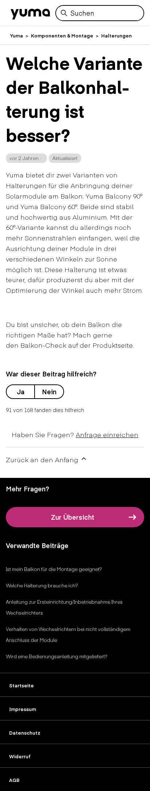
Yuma (16, 35)
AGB (14, 780)
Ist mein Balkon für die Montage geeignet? (54, 569)
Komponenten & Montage (62, 35)
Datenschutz (24, 733)
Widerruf (20, 756)
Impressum (22, 709)
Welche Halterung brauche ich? (42, 585)
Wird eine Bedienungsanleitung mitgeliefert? (56, 656)
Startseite (21, 685)
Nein (49, 391)
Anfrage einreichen (107, 434)
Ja (20, 391)
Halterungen (116, 35)
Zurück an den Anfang (43, 459)
